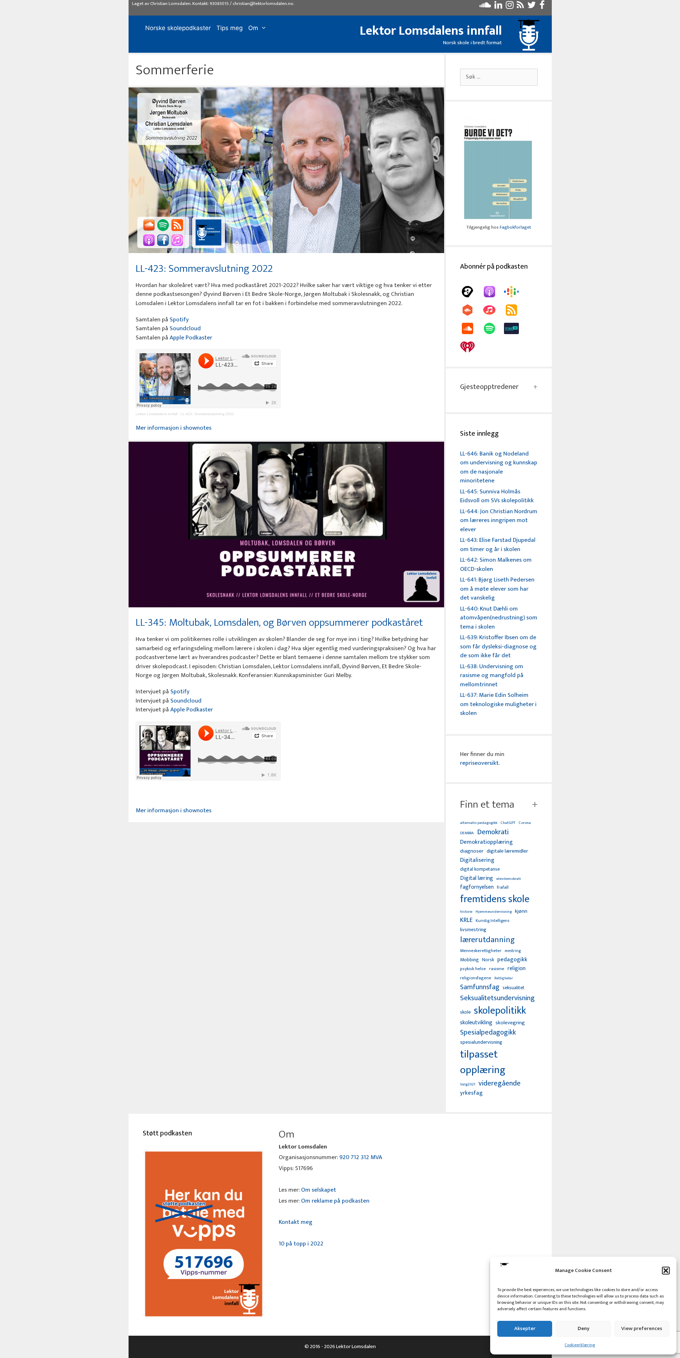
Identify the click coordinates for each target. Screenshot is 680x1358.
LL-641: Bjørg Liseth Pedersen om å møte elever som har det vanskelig (497, 589)
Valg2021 (467, 1085)
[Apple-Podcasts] (493, 291)
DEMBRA (467, 833)
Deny (583, 1328)
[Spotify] (493, 328)
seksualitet (514, 987)
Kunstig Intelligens (492, 921)
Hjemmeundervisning (494, 912)
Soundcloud (185, 328)
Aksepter (525, 1328)
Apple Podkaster (191, 338)
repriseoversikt (479, 763)
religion (517, 968)
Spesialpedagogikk (488, 1032)
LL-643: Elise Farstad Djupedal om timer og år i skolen (498, 544)
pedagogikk (512, 959)
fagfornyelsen (477, 887)
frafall (503, 887)
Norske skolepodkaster (178, 27)
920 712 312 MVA (360, 1157)
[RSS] (515, 310)
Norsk (488, 960)
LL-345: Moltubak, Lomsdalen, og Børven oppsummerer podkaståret (279, 622)
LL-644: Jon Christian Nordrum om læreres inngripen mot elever (498, 520)
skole (465, 1012)
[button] (665, 1270)
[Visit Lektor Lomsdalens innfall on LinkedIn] (498, 7)
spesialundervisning (481, 1043)
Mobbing (469, 959)
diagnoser (471, 851)
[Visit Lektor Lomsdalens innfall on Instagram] (510, 7)
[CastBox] (471, 310)
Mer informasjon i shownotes (173, 428)
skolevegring (510, 1023)
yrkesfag (471, 1093)
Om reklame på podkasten (335, 1201)
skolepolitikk (500, 1010)
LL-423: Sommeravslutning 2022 (204, 268)
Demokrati (493, 832)
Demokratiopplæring (486, 842)
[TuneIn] (515, 328)
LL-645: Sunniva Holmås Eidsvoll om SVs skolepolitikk (497, 496)
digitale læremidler (507, 851)
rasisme (496, 969)
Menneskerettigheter (481, 950)
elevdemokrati (508, 879)
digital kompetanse (480, 869)
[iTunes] (493, 310)
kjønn (521, 911)
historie (466, 912)
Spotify (179, 320)
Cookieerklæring (580, 1344)
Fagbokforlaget (515, 227)
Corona (524, 823)
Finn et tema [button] (487, 804)
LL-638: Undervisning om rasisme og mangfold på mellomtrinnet (491, 675)
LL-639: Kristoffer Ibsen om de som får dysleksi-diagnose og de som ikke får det (498, 646)
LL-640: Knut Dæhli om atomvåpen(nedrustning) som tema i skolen (498, 618)
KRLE (466, 920)
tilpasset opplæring (482, 1062)
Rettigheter (503, 978)
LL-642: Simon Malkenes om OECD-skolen (496, 564)
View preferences (641, 1328)
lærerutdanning (487, 940)
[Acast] (471, 291)
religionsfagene (475, 978)
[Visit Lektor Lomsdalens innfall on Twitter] (531, 7)
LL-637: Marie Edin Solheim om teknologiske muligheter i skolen (498, 704)
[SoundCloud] (471, 328)
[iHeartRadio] (471, 347)
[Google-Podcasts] (515, 291)
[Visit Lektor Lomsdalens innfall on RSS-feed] (520, 7)
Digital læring (476, 878)
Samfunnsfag (479, 987)
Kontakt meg (295, 1222)
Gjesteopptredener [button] (489, 387)
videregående (499, 1083)
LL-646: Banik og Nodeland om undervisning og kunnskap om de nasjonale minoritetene (498, 467)
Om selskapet (318, 1190)
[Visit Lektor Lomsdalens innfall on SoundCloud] (485, 7)
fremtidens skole (494, 899)
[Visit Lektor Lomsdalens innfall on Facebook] (542, 7)
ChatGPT (507, 823)
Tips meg (229, 27)
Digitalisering (477, 860)
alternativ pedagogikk (478, 823)
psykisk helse (473, 969)
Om (253, 27)
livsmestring (473, 930)
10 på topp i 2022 (301, 1244)
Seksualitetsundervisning (497, 998)
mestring (513, 951)
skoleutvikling (476, 1023)
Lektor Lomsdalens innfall (431, 30)
